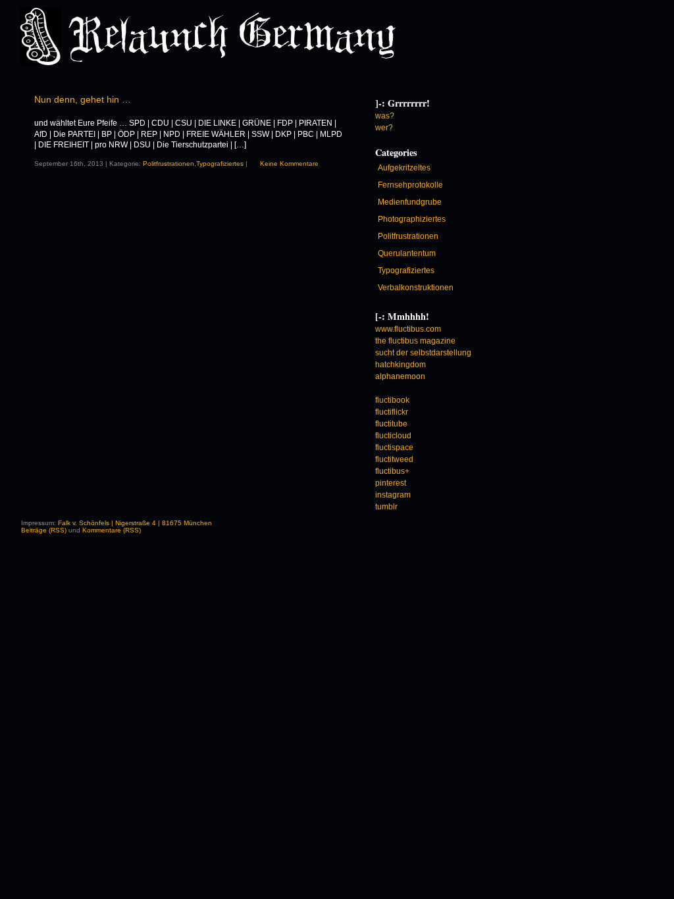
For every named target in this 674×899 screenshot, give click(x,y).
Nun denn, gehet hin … (82, 99)
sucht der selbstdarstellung (423, 352)
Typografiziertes (220, 163)
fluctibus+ (392, 471)
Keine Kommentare (289, 163)
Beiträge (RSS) (43, 530)
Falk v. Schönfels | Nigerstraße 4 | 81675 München (135, 523)
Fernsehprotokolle (410, 185)
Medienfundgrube (410, 202)
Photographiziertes (412, 219)
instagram (393, 495)
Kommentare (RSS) (111, 530)
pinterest (390, 483)
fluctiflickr (391, 412)
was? (384, 115)
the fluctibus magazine (415, 341)
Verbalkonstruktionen (416, 287)
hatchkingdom (400, 364)
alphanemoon (400, 376)
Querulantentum (407, 253)
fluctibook (392, 400)
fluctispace (394, 447)
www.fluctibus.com (408, 329)
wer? (384, 127)
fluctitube (391, 423)
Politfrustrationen (168, 163)
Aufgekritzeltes (404, 167)
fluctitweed (394, 459)
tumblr (386, 506)
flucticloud (393, 435)
